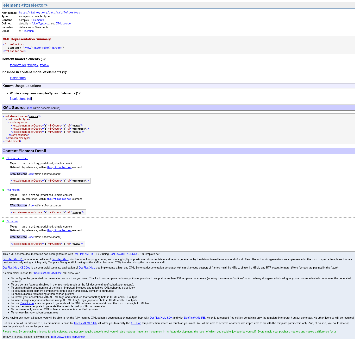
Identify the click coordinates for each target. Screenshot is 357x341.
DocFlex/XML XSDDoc (123, 253)
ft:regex (57, 47)
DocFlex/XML (60, 259)
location (29, 31)
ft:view (27, 47)
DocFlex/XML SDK (161, 317)
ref (29, 98)
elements (38, 20)
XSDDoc (136, 323)
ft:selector (62, 167)
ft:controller (41, 47)
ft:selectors (18, 78)
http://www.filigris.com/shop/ (68, 336)
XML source (63, 23)
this (49, 167)
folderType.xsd (40, 23)
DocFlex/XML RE (84, 253)
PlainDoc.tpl (27, 303)
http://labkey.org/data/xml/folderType (49, 12)
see (30, 108)
